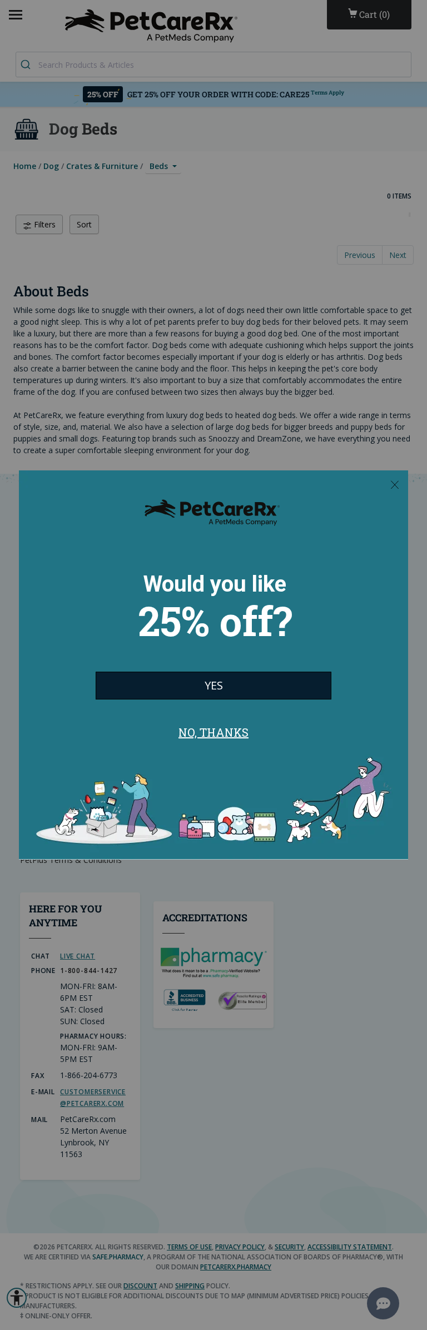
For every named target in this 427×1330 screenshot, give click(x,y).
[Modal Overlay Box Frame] (213, 665)
